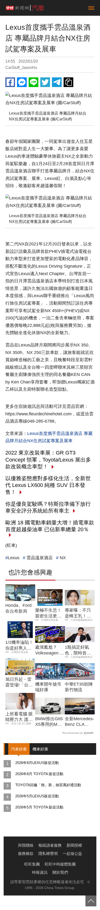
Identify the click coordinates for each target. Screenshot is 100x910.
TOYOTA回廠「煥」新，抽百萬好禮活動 (48, 785)
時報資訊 (40, 872)
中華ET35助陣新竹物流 (79, 687)
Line (33, 82)
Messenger (22, 82)
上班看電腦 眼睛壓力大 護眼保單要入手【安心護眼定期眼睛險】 (19, 717)
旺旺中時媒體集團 (60, 864)
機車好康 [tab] (40, 749)
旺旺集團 (32, 864)
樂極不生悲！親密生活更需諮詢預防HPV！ (48, 613)
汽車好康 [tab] (19, 749)
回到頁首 (90, 900)
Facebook (10, 82)
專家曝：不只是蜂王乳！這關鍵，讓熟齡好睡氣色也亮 (78, 613)
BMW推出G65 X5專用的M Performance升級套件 (50, 721)
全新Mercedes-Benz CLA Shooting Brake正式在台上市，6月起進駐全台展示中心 (79, 721)
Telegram (57, 82)
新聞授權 (74, 845)
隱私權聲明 (48, 853)
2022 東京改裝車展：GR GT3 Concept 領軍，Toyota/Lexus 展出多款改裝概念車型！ (48, 460)
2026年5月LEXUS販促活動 (37, 796)
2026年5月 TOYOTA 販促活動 (39, 807)
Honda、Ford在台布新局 (18, 608)
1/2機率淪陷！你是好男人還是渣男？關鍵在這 (19, 645)
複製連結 (68, 82)
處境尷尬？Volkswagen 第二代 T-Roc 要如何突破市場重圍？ (49, 650)
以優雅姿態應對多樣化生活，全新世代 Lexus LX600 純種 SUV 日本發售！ (48, 485)
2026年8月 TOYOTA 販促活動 (39, 774)
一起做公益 (72, 853)
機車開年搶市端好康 (48, 687)
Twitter (45, 82)
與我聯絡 (25, 845)
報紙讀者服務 (50, 845)
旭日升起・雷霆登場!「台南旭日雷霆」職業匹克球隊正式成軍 (19, 682)
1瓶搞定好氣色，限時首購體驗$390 (78, 650)
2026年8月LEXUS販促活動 (37, 763)
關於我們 (60, 872)
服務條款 (25, 853)
